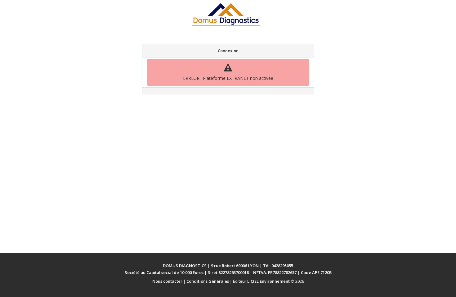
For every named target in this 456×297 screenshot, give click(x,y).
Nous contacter (167, 281)
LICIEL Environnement (268, 281)
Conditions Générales (207, 281)
